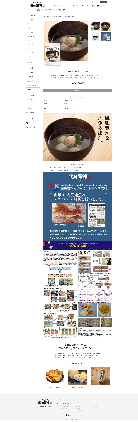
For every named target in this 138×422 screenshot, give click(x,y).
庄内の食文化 (29, 108)
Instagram (31, 122)
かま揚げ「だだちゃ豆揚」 (77, 387)
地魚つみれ (30, 44)
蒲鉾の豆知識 (29, 99)
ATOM (79, 408)
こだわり (67, 6)
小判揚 (29, 56)
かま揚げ (28, 28)
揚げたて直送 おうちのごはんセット (54, 387)
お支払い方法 (29, 72)
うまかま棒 (30, 52)
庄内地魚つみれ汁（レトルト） (69, 16)
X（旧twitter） (32, 127)
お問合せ (28, 89)
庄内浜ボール (31, 48)
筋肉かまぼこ (29, 62)
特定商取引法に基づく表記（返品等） (77, 97)
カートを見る (78, 406)
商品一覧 (75, 6)
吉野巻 (28, 24)
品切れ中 (77, 90)
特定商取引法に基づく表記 (32, 81)
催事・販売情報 (30, 112)
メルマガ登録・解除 (79, 410)
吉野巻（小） (100, 387)
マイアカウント (94, 406)
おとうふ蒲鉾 (29, 32)
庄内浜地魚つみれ (58, 16)
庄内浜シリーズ (51, 16)
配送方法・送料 (30, 76)
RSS (76, 408)
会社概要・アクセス (31, 85)
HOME (45, 16)
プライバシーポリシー (64, 406)
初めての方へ (57, 6)
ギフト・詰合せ (30, 19)
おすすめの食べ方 (30, 104)
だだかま (30, 40)
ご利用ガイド (84, 6)
